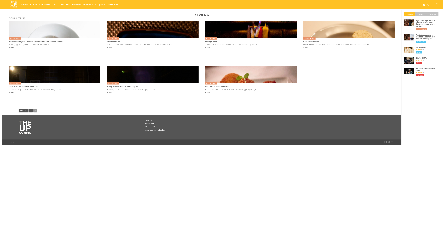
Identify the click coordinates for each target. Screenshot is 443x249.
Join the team (149, 124)
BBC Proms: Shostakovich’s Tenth (425, 69)
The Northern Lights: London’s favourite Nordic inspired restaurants (36, 41)
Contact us (148, 120)
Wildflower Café (113, 41)
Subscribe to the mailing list (155, 130)
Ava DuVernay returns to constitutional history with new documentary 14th (425, 37)
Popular (410, 14)
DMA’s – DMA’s (421, 58)
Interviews (76, 5)
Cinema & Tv (26, 5)
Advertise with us (151, 127)
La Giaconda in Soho (311, 41)
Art (62, 5)
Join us (102, 5)
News (68, 5)
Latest (421, 14)
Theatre (56, 5)
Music (35, 5)
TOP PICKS (432, 14)
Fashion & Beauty (90, 5)
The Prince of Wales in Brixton (217, 86)
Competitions (112, 5)
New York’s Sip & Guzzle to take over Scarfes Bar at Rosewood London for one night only (425, 23)
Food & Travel (45, 5)
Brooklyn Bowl (211, 41)
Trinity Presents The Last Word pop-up (122, 86)
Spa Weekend (421, 47)
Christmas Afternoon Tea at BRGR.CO (23, 86)
